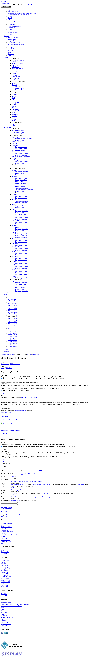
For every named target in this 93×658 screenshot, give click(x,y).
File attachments (5, 408)
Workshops (15, 75)
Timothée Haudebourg (17, 484)
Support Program (13, 32)
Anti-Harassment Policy (15, 26)
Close (2, 393)
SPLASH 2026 (12, 300)
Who (2, 362)
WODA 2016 (5, 587)
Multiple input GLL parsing (19, 490)
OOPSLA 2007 (12, 335)
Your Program (12, 39)
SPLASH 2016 (5, 354)
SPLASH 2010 (12, 328)
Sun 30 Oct (11, 47)
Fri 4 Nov (11, 55)
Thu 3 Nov (11, 54)
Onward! (17, 86)
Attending (7, 10)
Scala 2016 (4, 595)
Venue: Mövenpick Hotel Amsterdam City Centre (22, 13)
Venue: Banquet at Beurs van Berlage (19, 14)
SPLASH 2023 (12, 305)
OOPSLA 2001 (12, 345)
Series (9, 296)
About (10, 16)
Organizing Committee (18, 130)
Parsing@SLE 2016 (6, 368)
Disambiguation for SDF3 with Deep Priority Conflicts (26, 481)
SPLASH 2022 (12, 307)
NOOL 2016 (4, 573)
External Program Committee (23, 138)
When (2, 395)
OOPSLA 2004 (12, 340)
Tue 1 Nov (11, 50)
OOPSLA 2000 (12, 346)
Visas (9, 19)
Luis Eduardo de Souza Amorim (41, 484)
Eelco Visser (80, 484)
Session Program (5, 463)
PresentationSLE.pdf (20, 410)
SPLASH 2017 (12, 315)
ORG (13, 80)
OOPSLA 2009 (12, 331)
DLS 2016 (4, 594)
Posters (14, 70)
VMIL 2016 (4, 585)
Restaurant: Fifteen (13, 11)
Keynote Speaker (20, 173)
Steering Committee (17, 134)
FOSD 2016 (4, 565)
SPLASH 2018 (12, 313)
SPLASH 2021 (12, 309)
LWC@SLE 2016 (6, 569)
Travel (10, 18)
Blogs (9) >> (4, 1)
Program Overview (13, 41)
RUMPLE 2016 (5, 580)
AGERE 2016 (5, 560)
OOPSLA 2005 (12, 338)
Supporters (11, 34)
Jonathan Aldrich (15, 500)
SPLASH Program (13, 37)
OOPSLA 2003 (12, 341)
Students (10, 29)
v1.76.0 (17, 515)
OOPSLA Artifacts (17, 63)
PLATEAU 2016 (6, 577)
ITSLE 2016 (4, 567)
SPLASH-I (15, 65)
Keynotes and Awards (18, 60)
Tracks (6, 57)
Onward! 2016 (5, 552)
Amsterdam (11, 21)
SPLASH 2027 (12, 299)
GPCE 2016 (4, 550)
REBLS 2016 (5, 578)
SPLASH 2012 (12, 323)
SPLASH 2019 (12, 312)
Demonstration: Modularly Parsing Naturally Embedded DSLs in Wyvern (32, 497)
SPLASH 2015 (12, 318)
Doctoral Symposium (18, 68)
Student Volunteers (17, 78)
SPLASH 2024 (12, 304)
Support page (4, 516)
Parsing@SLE (36, 354)
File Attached (14, 488)
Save (2, 392)
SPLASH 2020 (12, 310)
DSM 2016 (4, 564)
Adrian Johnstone (15, 364)
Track (2, 366)
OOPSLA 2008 (12, 333)
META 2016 (4, 570)
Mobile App (11, 31)
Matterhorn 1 (25, 397)
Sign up (6, 351)
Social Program (16, 76)
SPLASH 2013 (12, 322)
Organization (8, 127)
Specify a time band (23, 390)
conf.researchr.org (9, 515)
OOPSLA (14, 62)
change (40, 470)
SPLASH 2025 (12, 302)
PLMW (14, 73)
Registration (11, 27)
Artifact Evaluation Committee (24, 189)
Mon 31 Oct (11, 49)
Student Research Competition (20, 72)
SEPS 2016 (4, 583)
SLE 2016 (4, 553)
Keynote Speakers (20, 287)
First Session (34, 397)
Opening (13, 476)
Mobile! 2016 (5, 572)
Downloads (11, 24)
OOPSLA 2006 (12, 336)
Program (6, 36)
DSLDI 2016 (4, 562)
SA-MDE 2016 (5, 582)
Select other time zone (68, 379)
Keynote (17, 227)
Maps (9, 23)
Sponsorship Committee (18, 132)
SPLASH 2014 (12, 320)
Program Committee (21, 140)
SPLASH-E (15, 67)
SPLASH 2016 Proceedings (16, 44)
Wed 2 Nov (11, 52)
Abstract (3, 399)
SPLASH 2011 (12, 325)
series (12, 354)
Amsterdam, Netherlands (31, 5)
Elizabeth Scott (5, 364)
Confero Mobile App (14, 42)
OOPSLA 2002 (12, 343)
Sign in (6, 349)
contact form (4, 511)
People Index (15, 167)
